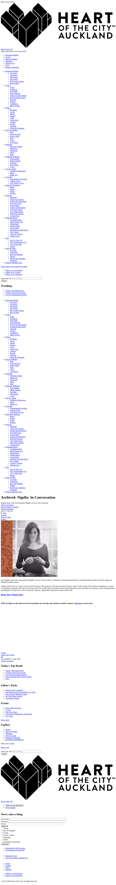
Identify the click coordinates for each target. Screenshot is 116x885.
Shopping (8, 61)
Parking (13, 193)
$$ (2, 657)
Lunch (12, 112)
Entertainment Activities (18, 179)
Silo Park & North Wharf (19, 230)
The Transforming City (18, 242)
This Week (14, 92)
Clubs (12, 140)
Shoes (12, 153)
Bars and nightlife (16, 255)
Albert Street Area (16, 222)
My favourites (10, 808)
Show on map (6, 517)
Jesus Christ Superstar (13, 708)
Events (7, 57)
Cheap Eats (14, 120)
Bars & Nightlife (11, 59)
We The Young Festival (13, 696)
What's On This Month (18, 96)
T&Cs (7, 868)
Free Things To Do (17, 183)
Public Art (13, 175)
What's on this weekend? (14, 690)
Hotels (12, 246)
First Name (5, 819)
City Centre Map (16, 244)
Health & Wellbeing (12, 157)
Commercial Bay (16, 220)
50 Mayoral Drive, (7, 509)
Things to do (9, 63)
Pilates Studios (15, 161)
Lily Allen (9, 716)
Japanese (13, 126)
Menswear (13, 149)
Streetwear (14, 151)
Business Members (12, 67)
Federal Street (15, 226)
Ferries (12, 189)
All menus (13, 75)
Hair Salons (14, 165)
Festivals (13, 100)
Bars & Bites (14, 83)
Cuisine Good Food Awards (15, 293)
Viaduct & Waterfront (17, 208)
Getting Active (15, 181)
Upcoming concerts (12, 698)
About (7, 864)
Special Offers (10, 248)
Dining (7, 108)
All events (13, 73)
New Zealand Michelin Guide (16, 694)
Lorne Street (14, 228)
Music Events (15, 106)
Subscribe (5, 844)
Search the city (6, 278)
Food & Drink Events (17, 98)
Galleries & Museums (17, 171)
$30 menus (14, 77)
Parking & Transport (12, 185)
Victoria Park (14, 216)
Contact (8, 866)
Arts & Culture (10, 169)
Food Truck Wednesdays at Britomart (18, 714)
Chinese (13, 122)
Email (3, 824)
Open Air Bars (15, 134)
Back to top (5, 747)
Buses (12, 187)
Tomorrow (14, 90)
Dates (5, 513)
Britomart (13, 197)
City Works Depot (16, 212)
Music (12, 173)
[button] (10, 267)
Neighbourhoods (11, 218)
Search (4, 281)
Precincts (8, 195)
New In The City (16, 240)
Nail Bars (13, 163)
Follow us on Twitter (12, 272)
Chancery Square (16, 234)
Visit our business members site (16, 858)
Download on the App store (15, 848)
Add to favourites (7, 505)
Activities (8, 177)
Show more (5, 720)
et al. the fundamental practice (16, 295)
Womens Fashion (16, 147)
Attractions (14, 252)
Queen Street (14, 206)
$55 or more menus (17, 81)
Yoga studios (14, 159)
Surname (4, 821)
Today (12, 87)
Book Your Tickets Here (12, 595)
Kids (11, 155)
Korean (12, 124)
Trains (12, 191)
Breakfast (13, 110)
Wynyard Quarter (16, 210)
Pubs (11, 138)
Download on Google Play (15, 850)
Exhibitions (14, 104)
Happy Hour (14, 136)
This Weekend (15, 94)
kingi (7, 679)
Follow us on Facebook (13, 270)
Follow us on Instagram (13, 274)
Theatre (12, 102)
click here (78, 603)
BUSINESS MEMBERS (14, 740)
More (7, 65)
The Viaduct (14, 232)
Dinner (12, 114)
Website (4, 515)
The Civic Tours (11, 712)
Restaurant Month (11, 55)
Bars (11, 132)
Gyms (12, 167)
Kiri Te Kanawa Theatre (9, 507)
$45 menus (14, 79)
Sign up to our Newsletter (14, 805)
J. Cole (7, 710)
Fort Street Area (15, 204)
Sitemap (8, 870)
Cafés (12, 118)
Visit (7, 238)
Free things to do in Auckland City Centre (20, 692)
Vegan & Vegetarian (17, 128)
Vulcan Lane (14, 236)
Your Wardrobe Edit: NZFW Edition (18, 677)
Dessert (12, 116)
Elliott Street (14, 224)
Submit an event (11, 856)
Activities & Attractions (11, 842)
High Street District (17, 214)
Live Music (14, 142)
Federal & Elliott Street (18, 202)
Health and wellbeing (17, 259)
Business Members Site (13, 263)
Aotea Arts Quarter (17, 200)
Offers (5, 840)
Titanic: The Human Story (14, 291)
